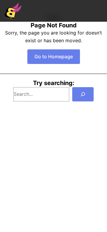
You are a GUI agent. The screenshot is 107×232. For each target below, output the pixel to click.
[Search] (83, 94)
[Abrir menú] (99, 10)
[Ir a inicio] (13, 11)
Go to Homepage (53, 56)
